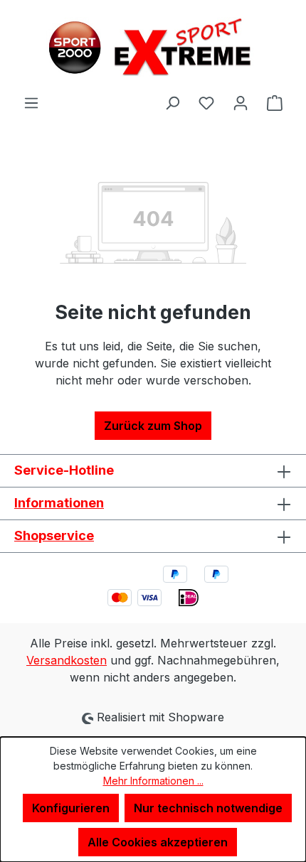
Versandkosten (66, 660)
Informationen (59, 502)
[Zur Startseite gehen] (153, 47)
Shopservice (54, 535)
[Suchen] (172, 102)
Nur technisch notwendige (208, 808)
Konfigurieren (71, 808)
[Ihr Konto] (240, 102)
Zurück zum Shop (153, 426)
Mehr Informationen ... (153, 781)
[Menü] (31, 102)
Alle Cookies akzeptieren (158, 842)
